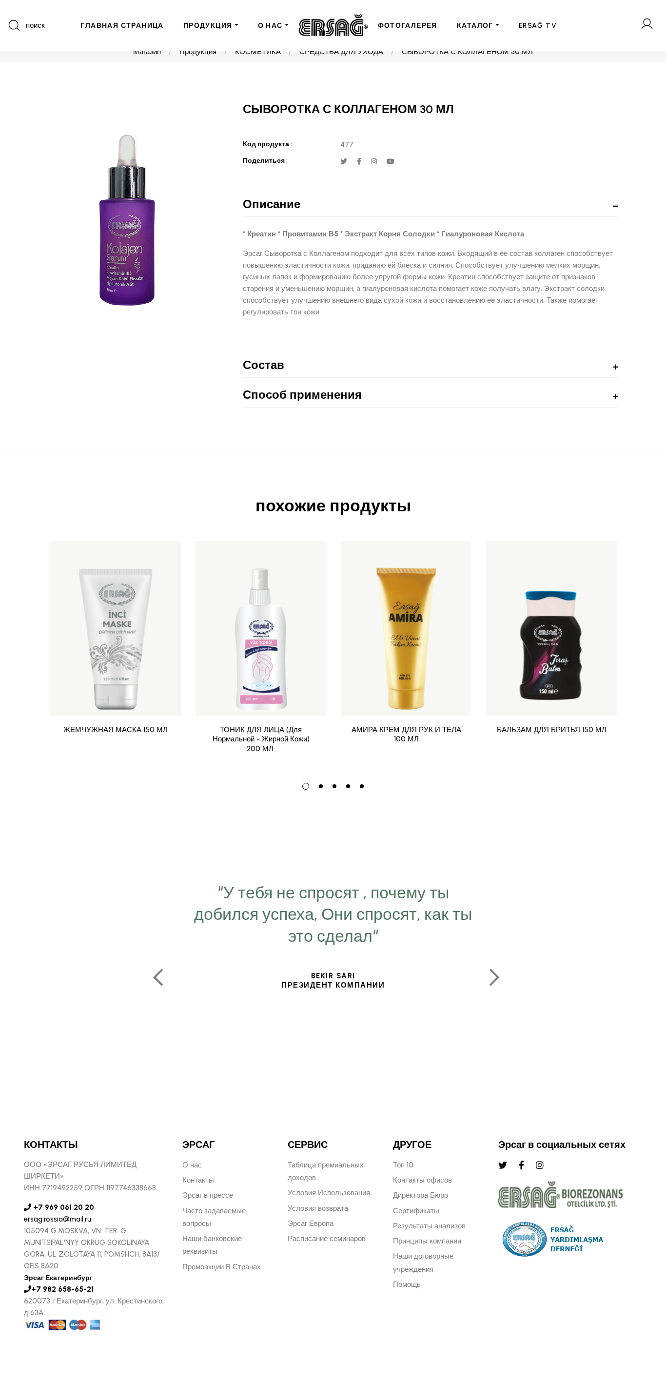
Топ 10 (403, 1165)
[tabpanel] (115, 654)
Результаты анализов (429, 1226)
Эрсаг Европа (310, 1223)
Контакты (198, 1180)
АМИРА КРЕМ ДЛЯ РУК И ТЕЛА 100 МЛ (406, 734)
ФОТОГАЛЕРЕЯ (407, 25)
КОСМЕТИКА (258, 51)
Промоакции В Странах (221, 1266)
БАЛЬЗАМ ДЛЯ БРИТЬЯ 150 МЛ (552, 729)
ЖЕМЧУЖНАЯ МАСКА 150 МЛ (115, 729)
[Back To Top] (639, 1318)
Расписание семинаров (327, 1238)
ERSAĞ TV (538, 25)
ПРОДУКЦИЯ (208, 25)
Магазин (147, 51)
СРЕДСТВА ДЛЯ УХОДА (341, 51)
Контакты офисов (422, 1180)
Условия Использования (329, 1192)
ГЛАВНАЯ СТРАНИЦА (121, 25)
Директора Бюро (420, 1195)
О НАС (270, 25)
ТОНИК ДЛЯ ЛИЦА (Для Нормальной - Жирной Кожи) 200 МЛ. (261, 739)
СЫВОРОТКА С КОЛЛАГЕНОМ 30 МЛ (467, 51)
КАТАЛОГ (475, 25)
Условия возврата (318, 1208)
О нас (192, 1165)
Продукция (197, 51)
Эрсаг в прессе (207, 1195)
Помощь (407, 1284)
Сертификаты (416, 1210)
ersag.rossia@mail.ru (57, 1219)
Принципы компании (427, 1241)
